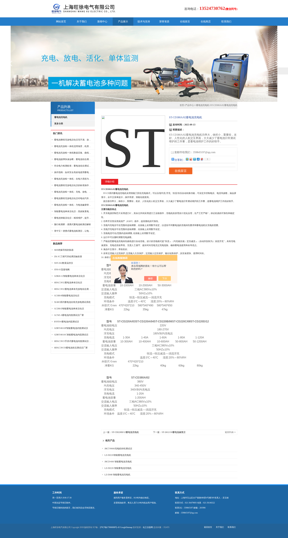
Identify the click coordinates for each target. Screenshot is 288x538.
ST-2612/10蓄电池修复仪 (174, 432)
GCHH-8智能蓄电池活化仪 (66, 295)
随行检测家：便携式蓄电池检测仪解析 (72, 224)
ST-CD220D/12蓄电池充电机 (125, 432)
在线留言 (185, 21)
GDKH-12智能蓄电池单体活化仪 (69, 276)
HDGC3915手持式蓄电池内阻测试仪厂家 (73, 341)
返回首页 (208, 527)
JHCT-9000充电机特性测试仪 (118, 448)
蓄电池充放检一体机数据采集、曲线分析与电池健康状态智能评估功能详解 (73, 152)
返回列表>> (230, 432)
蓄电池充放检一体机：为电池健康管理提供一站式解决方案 (73, 205)
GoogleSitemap (126, 527)
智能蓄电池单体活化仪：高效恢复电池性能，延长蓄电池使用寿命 (73, 211)
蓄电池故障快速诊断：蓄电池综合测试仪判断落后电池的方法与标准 (73, 159)
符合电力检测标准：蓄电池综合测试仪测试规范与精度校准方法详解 (73, 166)
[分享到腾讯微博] (194, 159)
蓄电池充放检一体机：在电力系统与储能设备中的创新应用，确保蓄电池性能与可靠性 (73, 179)
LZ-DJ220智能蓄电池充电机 (117, 455)
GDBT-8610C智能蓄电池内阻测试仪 (71, 334)
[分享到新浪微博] (190, 159)
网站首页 (61, 21)
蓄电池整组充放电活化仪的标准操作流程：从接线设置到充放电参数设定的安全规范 (73, 185)
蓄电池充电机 (202, 105)
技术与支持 (144, 21)
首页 (182, 105)
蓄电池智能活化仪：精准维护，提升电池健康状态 (73, 218)
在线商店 (206, 21)
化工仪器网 (148, 527)
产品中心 (189, 105)
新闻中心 (102, 21)
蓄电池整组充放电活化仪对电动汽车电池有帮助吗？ (73, 198)
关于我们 (82, 21)
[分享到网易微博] (202, 159)
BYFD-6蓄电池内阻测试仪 (66, 321)
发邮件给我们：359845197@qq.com (194, 152)
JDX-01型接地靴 (62, 269)
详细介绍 (109, 181)
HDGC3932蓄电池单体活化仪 (68, 282)
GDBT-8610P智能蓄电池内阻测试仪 (71, 328)
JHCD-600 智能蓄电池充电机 (118, 461)
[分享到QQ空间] (187, 159)
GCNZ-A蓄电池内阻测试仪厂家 (69, 315)
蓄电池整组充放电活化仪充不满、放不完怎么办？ (73, 139)
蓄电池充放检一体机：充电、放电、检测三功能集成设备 (73, 192)
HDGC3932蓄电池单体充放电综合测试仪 (73, 289)
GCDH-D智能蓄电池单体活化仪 (69, 308)
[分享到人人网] (198, 159)
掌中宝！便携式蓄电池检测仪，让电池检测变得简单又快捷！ (73, 231)
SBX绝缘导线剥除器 (64, 250)
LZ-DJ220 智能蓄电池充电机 (118, 468)
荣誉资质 (164, 21)
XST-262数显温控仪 (63, 263)
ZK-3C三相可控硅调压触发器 (68, 256)
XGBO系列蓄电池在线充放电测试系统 (72, 302)
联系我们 (226, 21)
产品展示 (123, 21)
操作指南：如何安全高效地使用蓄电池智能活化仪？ (73, 172)
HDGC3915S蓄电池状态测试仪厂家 (71, 347)
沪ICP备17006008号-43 (110, 527)
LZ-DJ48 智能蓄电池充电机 (117, 474)
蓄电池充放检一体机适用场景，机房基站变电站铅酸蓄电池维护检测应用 (73, 146)
